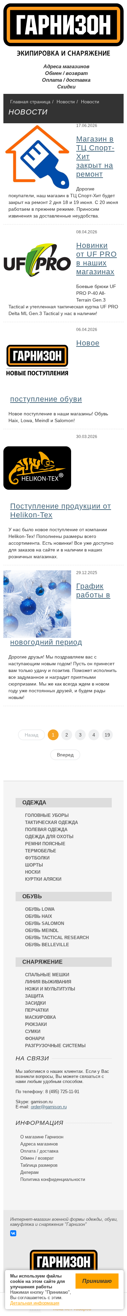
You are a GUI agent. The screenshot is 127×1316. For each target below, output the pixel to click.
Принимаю (97, 1281)
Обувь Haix (38, 916)
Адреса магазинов (63, 66)
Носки (32, 872)
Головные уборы (47, 815)
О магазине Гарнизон (39, 1136)
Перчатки (36, 1010)
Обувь (32, 896)
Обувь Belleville (47, 944)
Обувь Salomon (44, 923)
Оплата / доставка (63, 80)
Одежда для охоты (49, 836)
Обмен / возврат (64, 73)
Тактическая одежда (51, 822)
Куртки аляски (43, 879)
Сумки (32, 1031)
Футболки (37, 857)
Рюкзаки (36, 1024)
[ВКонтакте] (13, 1233)
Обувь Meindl (42, 930)
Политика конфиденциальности (50, 1179)
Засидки (35, 1003)
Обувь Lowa (40, 909)
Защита (34, 996)
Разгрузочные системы (55, 1045)
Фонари (34, 1038)
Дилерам (27, 1172)
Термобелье (40, 850)
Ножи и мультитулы (50, 988)
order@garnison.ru (49, 1106)
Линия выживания (48, 981)
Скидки (64, 86)
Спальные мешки (47, 974)
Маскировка (40, 1017)
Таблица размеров (37, 1165)
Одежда (34, 802)
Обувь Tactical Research (57, 937)
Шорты (34, 865)
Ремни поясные (45, 843)
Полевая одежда (46, 829)
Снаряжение (42, 962)
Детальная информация (34, 1303)
